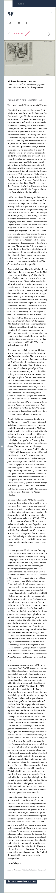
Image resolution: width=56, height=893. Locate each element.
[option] (29, 58)
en (51, 13)
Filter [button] (20, 4)
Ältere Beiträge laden (22, 882)
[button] (2, 446)
